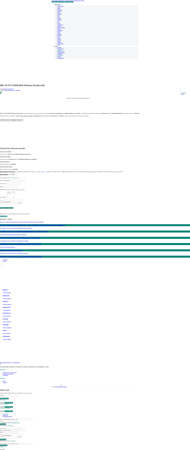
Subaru (59, 39)
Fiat (58, 15)
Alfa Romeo (60, 6)
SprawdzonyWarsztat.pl (61, 386)
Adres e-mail (3, 183)
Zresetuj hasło (4, 445)
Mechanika (60, 55)
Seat (59, 36)
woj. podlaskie (16, 90)
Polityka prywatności (8, 374)
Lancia (59, 23)
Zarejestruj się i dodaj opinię (7, 207)
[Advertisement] (95, 72)
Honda (59, 18)
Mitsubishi (60, 30)
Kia (58, 22)
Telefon (2, 395)
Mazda (59, 26)
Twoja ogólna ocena (5, 177)
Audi (59, 7)
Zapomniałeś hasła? (7, 416)
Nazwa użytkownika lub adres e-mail (9, 419)
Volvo (59, 44)
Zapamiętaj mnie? (5, 422)
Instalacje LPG (61, 51)
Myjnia (59, 57)
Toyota (59, 42)
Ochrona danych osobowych (9, 372)
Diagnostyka (60, 48)
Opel (59, 32)
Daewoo (60, 14)
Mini (59, 28)
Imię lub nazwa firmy (5, 189)
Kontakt (5, 382)
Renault (59, 35)
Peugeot (59, 34)
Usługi (56, 46)
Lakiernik (60, 54)
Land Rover (60, 24)
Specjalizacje (58, 4)
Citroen (59, 11)
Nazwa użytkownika (5, 180)
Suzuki (59, 40)
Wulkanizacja (61, 58)
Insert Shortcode (8, 402)
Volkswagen (60, 43)
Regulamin (5, 375)
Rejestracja (5, 415)
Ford (59, 16)
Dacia (59, 12)
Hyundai (60, 19)
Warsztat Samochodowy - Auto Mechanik (10, 362)
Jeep (59, 20)
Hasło (2, 186)
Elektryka (60, 50)
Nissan (59, 31)
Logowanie (5, 413)
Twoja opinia (3, 197)
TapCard (43, 171)
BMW (59, 8)
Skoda (59, 38)
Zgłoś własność (3, 216)
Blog (4, 381)
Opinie (182, 94)
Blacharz (60, 47)
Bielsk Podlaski (9, 90)
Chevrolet (60, 10)
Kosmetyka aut (61, 52)
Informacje (183, 92)
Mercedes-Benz (61, 27)
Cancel (2, 402)
